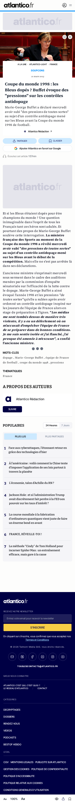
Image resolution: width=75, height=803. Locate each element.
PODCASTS (9, 737)
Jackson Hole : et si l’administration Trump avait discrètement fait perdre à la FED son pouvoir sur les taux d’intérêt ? (37, 499)
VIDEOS (7, 730)
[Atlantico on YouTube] (63, 657)
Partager (22, 141)
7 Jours (65, 425)
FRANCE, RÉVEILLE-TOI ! (25, 534)
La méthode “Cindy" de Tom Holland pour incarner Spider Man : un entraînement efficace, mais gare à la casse (36, 550)
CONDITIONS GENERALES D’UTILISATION (26, 789)
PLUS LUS (20, 436)
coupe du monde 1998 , (35, 362)
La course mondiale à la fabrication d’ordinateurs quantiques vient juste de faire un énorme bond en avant (38, 519)
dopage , (9, 358)
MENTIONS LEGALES (22, 762)
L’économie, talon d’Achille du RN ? (31, 483)
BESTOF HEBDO (12, 744)
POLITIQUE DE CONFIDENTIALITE (49, 769)
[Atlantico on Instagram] (53, 657)
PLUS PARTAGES (54, 436)
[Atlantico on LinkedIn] (43, 657)
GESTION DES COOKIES (16, 769)
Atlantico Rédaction (38, 131)
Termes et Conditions (37, 639)
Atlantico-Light (38, 64)
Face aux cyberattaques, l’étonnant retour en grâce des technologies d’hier (38, 450)
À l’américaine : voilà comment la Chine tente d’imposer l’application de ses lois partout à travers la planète (38, 467)
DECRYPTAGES (11, 709)
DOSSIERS (8, 716)
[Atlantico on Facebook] (32, 657)
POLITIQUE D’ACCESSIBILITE (19, 776)
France (54, 64)
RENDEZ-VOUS (11, 723)
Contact (42, 688)
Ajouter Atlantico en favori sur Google (40, 148)
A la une (22, 64)
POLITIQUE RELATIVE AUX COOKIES (23, 782)
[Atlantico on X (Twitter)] (22, 657)
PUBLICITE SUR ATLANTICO (50, 762)
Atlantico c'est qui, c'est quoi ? (21, 685)
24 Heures (51, 425)
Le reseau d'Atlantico (15, 688)
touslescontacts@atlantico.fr (37, 666)
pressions (57, 362)
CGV (6, 762)
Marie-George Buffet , (30, 358)
